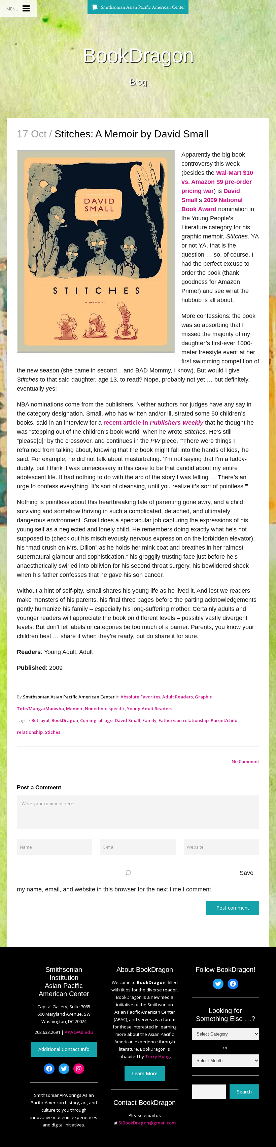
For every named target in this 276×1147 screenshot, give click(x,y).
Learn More (145, 1073)
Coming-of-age (96, 720)
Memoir (74, 709)
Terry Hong (157, 1056)
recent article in (125, 422)
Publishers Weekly (175, 422)
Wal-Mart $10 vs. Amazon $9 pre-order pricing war (217, 181)
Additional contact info (64, 1049)
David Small (127, 720)
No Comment (245, 761)
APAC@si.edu (79, 1032)
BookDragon (138, 55)
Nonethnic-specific (105, 709)
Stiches (52, 732)
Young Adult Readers (149, 709)
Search (244, 1091)
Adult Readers (177, 697)
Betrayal (40, 720)
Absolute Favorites (140, 697)
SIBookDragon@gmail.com (147, 1123)
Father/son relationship (184, 720)
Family (149, 720)
